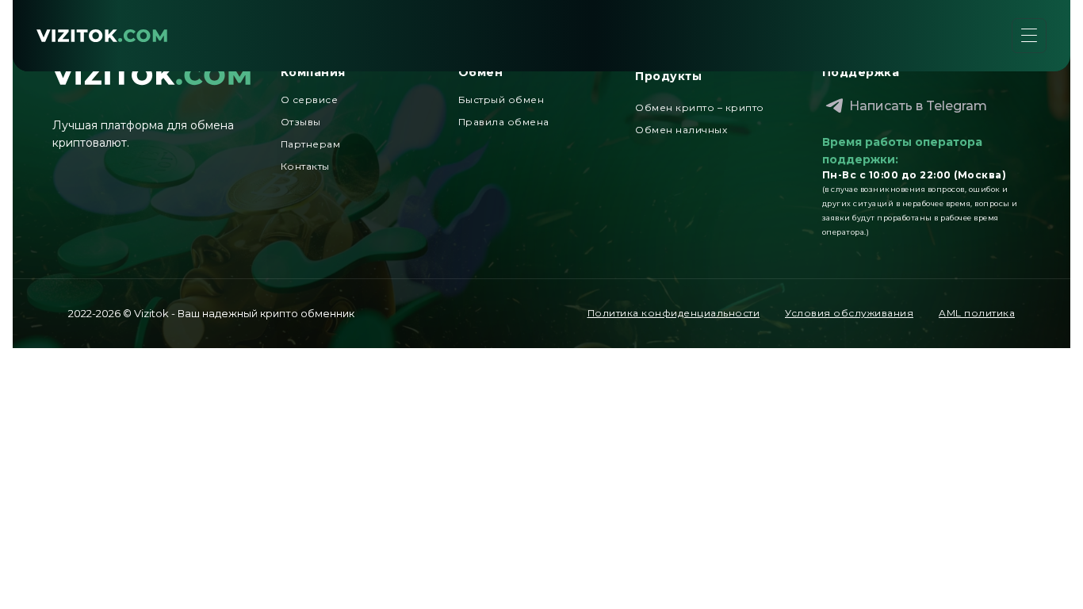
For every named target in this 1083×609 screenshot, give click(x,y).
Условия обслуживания (849, 313)
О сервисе (310, 99)
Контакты (305, 166)
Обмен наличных (681, 130)
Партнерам (311, 144)
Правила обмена (503, 122)
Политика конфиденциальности (673, 313)
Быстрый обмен (501, 99)
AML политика (977, 313)
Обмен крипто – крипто (699, 107)
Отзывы (301, 122)
